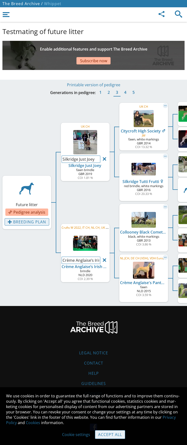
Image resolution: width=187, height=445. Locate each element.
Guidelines (93, 383)
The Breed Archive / (22, 3)
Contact (93, 363)
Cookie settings (76, 434)
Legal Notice (93, 353)
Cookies (33, 422)
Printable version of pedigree (93, 84)
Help (93, 373)
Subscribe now (93, 60)
